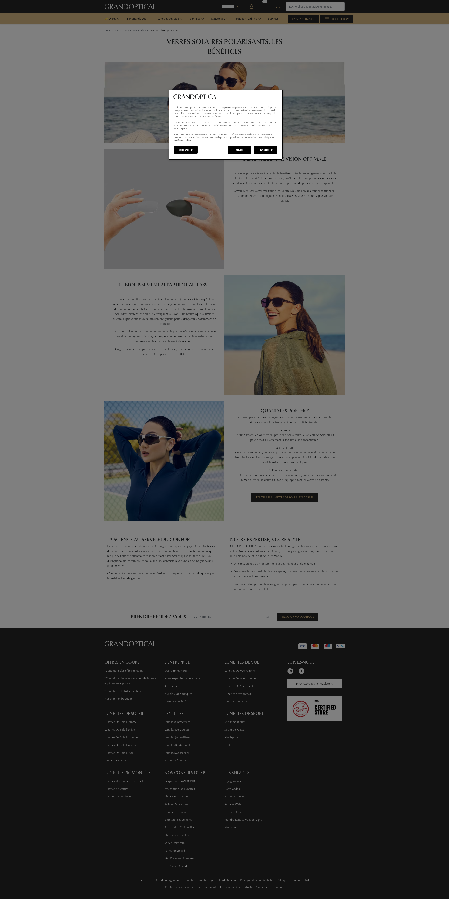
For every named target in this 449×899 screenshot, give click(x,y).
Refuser (239, 150)
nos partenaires (228, 107)
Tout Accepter (265, 150)
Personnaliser (185, 150)
